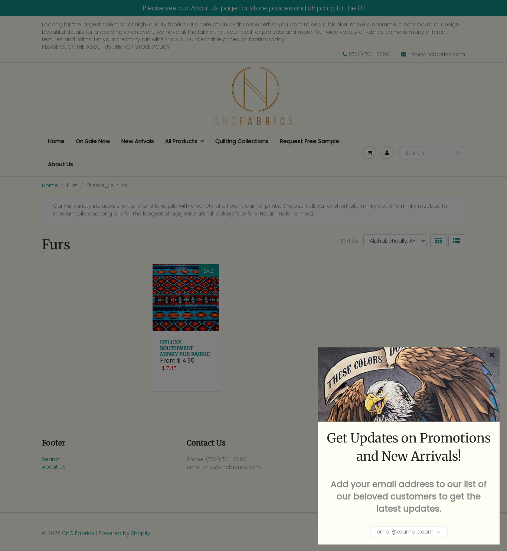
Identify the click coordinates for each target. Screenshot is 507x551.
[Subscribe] (438, 532)
